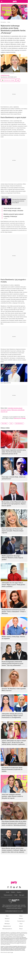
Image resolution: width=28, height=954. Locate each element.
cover (11, 423)
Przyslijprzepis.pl (20, 921)
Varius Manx (4, 423)
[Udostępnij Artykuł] (18, 80)
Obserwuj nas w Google (9, 80)
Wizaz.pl (21, 926)
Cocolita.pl (7, 921)
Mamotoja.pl (7, 923)
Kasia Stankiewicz (19, 423)
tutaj (12, 952)
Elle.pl (7, 916)
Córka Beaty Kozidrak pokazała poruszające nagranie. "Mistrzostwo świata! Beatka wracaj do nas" (12, 409)
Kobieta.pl (21, 918)
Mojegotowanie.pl (7, 926)
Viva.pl (21, 923)
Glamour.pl (7, 918)
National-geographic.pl (7, 928)
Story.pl (20, 928)
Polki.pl (20, 916)
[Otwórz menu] (1, 1)
